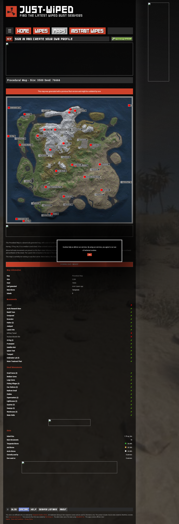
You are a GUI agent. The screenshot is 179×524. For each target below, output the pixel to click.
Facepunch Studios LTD (39, 515)
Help (33, 509)
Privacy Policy (29, 519)
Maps (59, 30)
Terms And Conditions (17, 519)
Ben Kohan (48, 517)
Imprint (8, 519)
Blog (14, 509)
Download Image (69, 264)
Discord (24, 509)
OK (90, 255)
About (63, 509)
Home (23, 30)
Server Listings (48, 509)
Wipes (41, 30)
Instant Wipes (87, 30)
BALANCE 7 (79, 517)
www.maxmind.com (14, 517)
